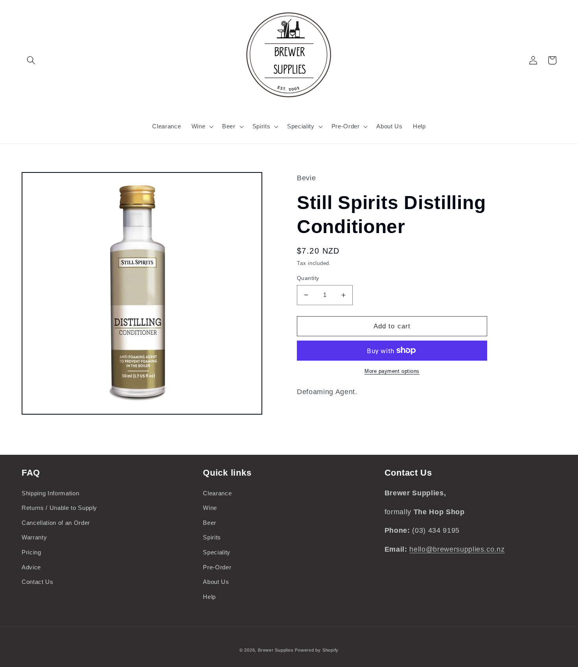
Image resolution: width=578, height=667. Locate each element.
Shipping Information (50, 493)
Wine (210, 507)
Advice (31, 567)
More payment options (392, 371)
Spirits (212, 537)
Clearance (217, 493)
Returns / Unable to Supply (59, 507)
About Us (216, 581)
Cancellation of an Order (56, 522)
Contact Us (37, 581)
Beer (209, 522)
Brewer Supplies (276, 650)
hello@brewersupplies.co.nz (456, 549)
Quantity (308, 278)
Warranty (34, 537)
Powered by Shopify (317, 650)
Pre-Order (217, 567)
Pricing (31, 552)
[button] (31, 60)
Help (209, 596)
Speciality (216, 552)
